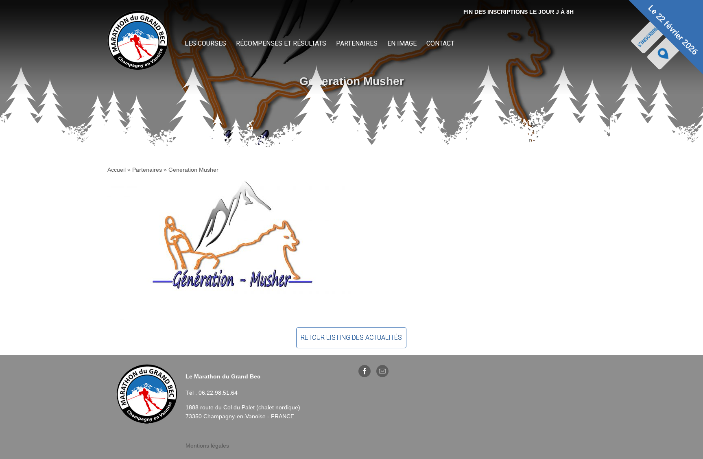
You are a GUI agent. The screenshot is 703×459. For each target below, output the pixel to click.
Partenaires (357, 43)
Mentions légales (207, 445)
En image (402, 43)
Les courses (205, 43)
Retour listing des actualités (351, 337)
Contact (440, 43)
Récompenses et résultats (281, 43)
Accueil (116, 169)
